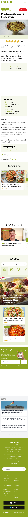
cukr (6, 106)
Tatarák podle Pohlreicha (11, 456)
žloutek (7, 102)
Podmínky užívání (7, 485)
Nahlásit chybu (7, 495)
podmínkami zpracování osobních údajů (11, 366)
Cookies (5, 489)
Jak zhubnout (9, 444)
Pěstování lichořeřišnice (9, 458)
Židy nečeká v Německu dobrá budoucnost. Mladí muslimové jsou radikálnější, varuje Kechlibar (12, 412)
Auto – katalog (18, 451)
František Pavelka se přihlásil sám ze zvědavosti (12, 244)
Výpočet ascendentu (19, 458)
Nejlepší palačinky (18, 461)
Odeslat (24, 361)
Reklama (5, 480)
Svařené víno (21, 454)
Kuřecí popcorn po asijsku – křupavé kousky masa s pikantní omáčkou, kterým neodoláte (12, 185)
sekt (6, 104)
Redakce (16, 491)
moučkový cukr (9, 111)
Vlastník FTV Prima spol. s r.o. (8, 492)
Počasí (12, 449)
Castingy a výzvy (17, 480)
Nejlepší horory (7, 447)
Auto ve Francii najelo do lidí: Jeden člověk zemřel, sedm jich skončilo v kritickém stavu (13, 419)
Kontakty (16, 483)
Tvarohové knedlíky (9, 461)
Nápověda (16, 489)
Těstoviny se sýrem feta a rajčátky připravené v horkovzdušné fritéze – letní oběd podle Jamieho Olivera (13, 320)
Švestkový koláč (14, 463)
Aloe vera (19, 456)
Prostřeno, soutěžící (6, 10)
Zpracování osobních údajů (17, 486)
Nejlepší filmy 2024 (17, 444)
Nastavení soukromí (16, 496)
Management (17, 475)
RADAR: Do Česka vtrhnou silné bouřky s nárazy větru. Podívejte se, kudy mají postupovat (13, 426)
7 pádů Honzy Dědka (8, 454)
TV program (14, 447)
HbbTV (5, 483)
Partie (8, 449)
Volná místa (6, 478)
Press (15, 478)
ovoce (6, 109)
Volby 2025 (15, 454)
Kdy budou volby (18, 449)
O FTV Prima (6, 475)
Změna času (21, 447)
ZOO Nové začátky (10, 451)
